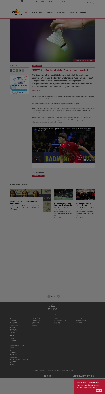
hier (98, 387)
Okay (97, 390)
